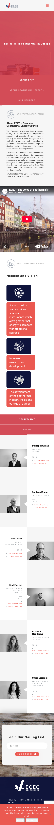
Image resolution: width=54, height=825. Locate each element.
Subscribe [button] (25, 754)
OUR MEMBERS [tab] (26, 100)
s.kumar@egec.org (41, 505)
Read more (32, 820)
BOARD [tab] (27, 429)
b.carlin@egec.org (15, 553)
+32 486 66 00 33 (15, 556)
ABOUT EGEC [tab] (27, 80)
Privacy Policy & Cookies (21, 800)
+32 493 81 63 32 (15, 606)
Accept (20, 820)
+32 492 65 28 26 (41, 653)
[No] (50, 814)
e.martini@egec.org (14, 603)
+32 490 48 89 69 (41, 699)
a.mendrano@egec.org (41, 650)
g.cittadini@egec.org (40, 696)
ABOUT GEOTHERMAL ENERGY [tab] (27, 90)
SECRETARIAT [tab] (27, 419)
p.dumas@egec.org (41, 460)
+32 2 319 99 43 (40, 508)
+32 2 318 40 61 (40, 463)
